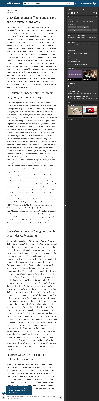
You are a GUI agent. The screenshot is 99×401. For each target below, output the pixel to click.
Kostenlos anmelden (86, 3)
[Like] (68, 13)
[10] (15, 117)
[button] (4, 3)
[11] (49, 159)
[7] (29, 69)
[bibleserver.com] (14, 3)
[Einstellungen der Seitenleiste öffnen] (94, 13)
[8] (24, 72)
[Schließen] (30, 388)
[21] (40, 282)
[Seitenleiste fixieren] (65, 8)
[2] (17, 36)
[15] (44, 192)
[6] (17, 63)
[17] (33, 198)
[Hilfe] (96, 13)
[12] (42, 165)
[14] (53, 189)
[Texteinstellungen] (75, 3)
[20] (23, 270)
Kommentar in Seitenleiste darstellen (80, 53)
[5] (38, 51)
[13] (39, 171)
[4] (15, 39)
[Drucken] (80, 13)
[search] (47, 3)
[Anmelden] (94, 3)
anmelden (77, 21)
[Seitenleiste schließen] (65, 205)
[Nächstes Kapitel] (60, 397)
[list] (82, 60)
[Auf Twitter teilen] (74, 13)
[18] (11, 204)
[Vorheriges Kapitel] (3, 397)
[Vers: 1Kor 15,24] (83, 9)
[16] (12, 195)
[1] (15, 30)
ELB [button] (70, 3)
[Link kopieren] (77, 13)
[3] (36, 36)
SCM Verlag (10, 12)
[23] (35, 306)
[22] (36, 291)
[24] (22, 325)
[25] (19, 328)
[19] (31, 219)
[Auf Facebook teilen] (72, 13)
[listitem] (82, 56)
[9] (15, 105)
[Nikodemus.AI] (3, 393)
